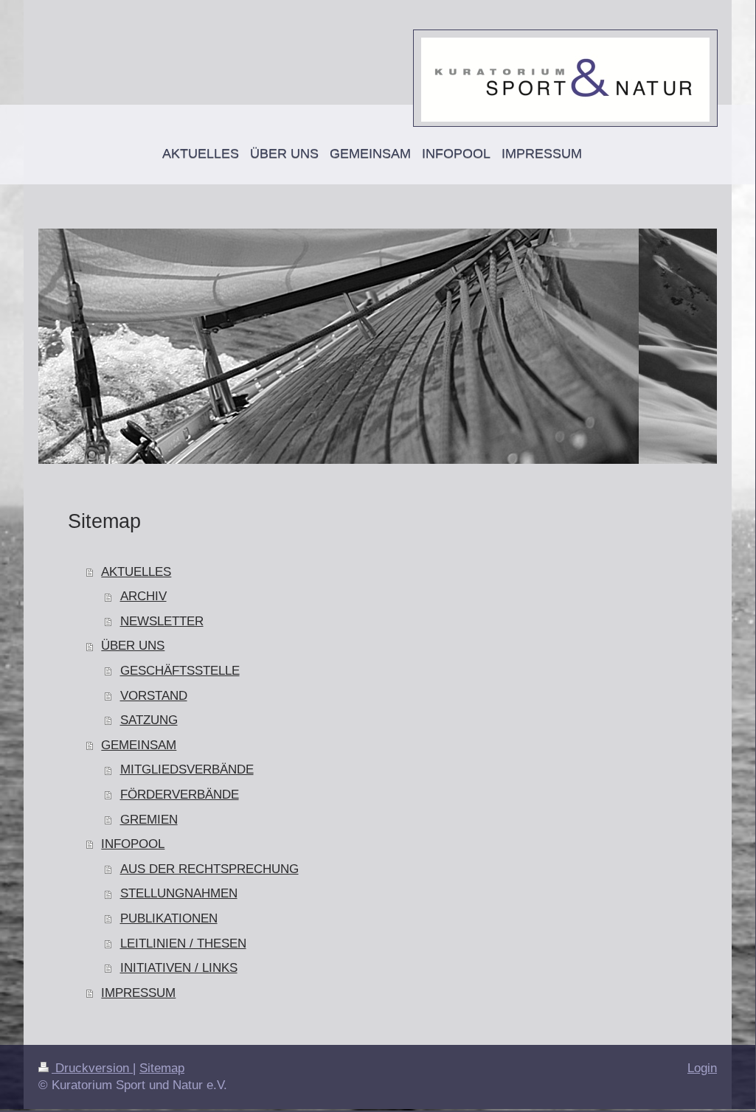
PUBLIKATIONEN (169, 918)
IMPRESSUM (138, 993)
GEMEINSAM (138, 745)
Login (702, 1068)
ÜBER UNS (132, 646)
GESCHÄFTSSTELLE (180, 671)
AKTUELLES (136, 572)
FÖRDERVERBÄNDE (179, 795)
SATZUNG (149, 720)
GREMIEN (149, 820)
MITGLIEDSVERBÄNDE (187, 769)
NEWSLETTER (162, 621)
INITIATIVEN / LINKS (178, 968)
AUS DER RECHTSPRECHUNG (209, 869)
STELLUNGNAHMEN (178, 893)
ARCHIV (143, 596)
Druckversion (92, 1068)
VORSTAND (153, 696)
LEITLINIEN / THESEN (183, 943)
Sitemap (161, 1068)
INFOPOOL (132, 844)
